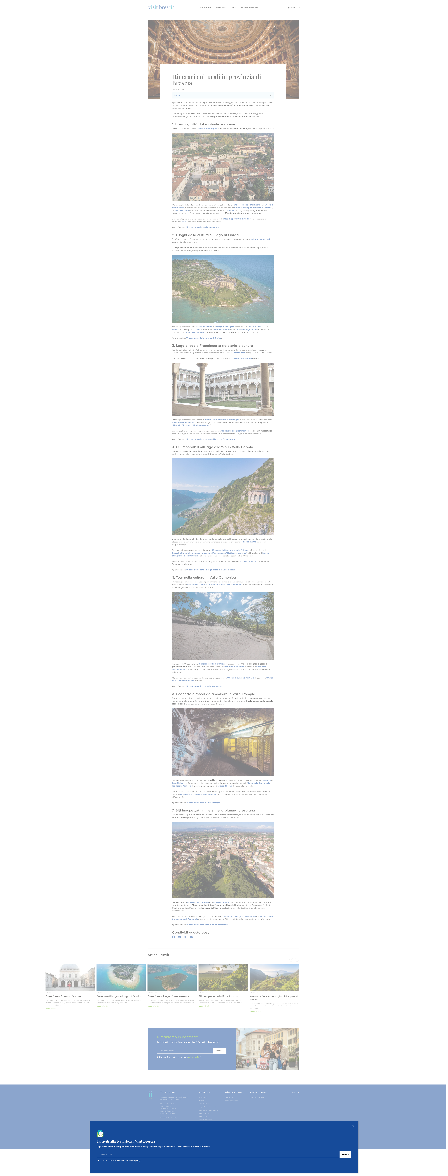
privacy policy (134, 1160)
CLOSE (353, 1126)
